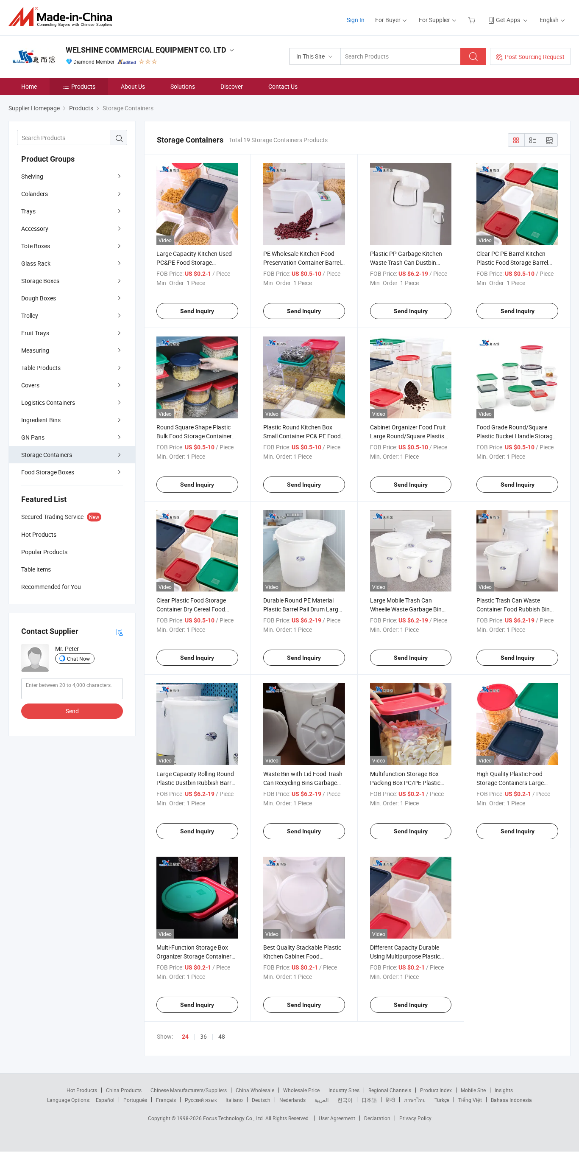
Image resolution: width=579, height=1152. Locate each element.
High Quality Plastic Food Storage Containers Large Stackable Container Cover (511, 783)
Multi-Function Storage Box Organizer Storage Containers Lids (195, 956)
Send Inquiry (197, 311)
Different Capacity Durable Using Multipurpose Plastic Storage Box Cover (405, 956)
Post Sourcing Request (535, 57)
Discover (231, 86)
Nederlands (292, 1099)
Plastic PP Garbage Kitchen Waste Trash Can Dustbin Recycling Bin (406, 262)
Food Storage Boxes (47, 472)
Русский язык (201, 1099)
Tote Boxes (35, 246)
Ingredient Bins (41, 420)
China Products (124, 1090)
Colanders (34, 194)
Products (83, 86)
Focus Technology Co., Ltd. (234, 1118)
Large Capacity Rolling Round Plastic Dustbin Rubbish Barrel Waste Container (196, 783)
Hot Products (82, 1090)
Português (135, 1099)
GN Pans (33, 437)
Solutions (182, 86)
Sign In (356, 20)
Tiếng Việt (470, 1099)
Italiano (234, 1099)
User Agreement (337, 1118)
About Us (133, 86)
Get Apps (508, 20)
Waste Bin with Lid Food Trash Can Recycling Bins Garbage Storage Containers (302, 783)
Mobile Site (473, 1090)
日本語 (369, 1099)
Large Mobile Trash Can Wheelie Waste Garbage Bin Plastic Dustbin (406, 609)
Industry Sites (343, 1090)
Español (105, 1099)
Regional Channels (389, 1090)
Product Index (436, 1090)
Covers (30, 385)
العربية (321, 1099)
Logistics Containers (48, 402)
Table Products (41, 368)
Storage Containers (46, 455)
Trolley (29, 315)
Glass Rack (35, 263)
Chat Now (78, 658)
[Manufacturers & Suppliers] (62, 17)
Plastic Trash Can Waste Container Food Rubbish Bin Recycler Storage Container (513, 609)
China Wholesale (255, 1090)
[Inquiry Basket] (472, 20)
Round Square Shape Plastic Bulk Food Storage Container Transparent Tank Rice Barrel (194, 436)
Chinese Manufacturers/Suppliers (188, 1090)
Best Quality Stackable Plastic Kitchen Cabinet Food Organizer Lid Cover (302, 956)
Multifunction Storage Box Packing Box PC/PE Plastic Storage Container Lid (405, 783)
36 (203, 1036)
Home (29, 86)
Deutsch (261, 1099)
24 (185, 1036)
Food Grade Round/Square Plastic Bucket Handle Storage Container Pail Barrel (516, 436)
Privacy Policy (415, 1118)
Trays (28, 211)
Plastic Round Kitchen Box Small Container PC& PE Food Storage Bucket (302, 436)
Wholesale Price (301, 1090)
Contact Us (283, 86)
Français (166, 1099)
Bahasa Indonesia (511, 1099)
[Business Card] (119, 631)
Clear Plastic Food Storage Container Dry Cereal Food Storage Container (191, 609)
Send (72, 711)
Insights (504, 1090)
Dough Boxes (38, 298)
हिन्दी (390, 1099)
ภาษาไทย (415, 1099)
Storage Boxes (40, 281)
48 (221, 1036)
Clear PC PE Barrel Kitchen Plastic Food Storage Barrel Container (512, 262)
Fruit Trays (35, 333)
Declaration (377, 1118)
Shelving (32, 176)
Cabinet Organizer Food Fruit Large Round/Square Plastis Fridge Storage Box (408, 436)
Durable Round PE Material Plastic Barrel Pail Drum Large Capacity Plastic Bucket (302, 609)
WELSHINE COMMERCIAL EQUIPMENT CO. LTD (146, 49)
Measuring (35, 350)
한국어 (345, 1099)
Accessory (34, 228)
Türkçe (441, 1099)
